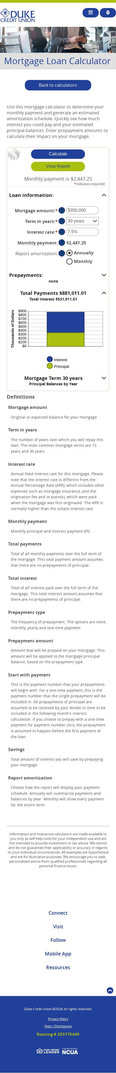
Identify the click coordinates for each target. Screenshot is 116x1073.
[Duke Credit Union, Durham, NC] (17, 15)
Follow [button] (58, 940)
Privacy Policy (58, 1019)
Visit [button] (58, 926)
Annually (84, 253)
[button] (58, 195)
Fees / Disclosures (58, 1026)
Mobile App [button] (58, 953)
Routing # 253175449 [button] (58, 1034)
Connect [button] (58, 913)
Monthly (83, 261)
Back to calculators (58, 85)
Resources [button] (58, 967)
